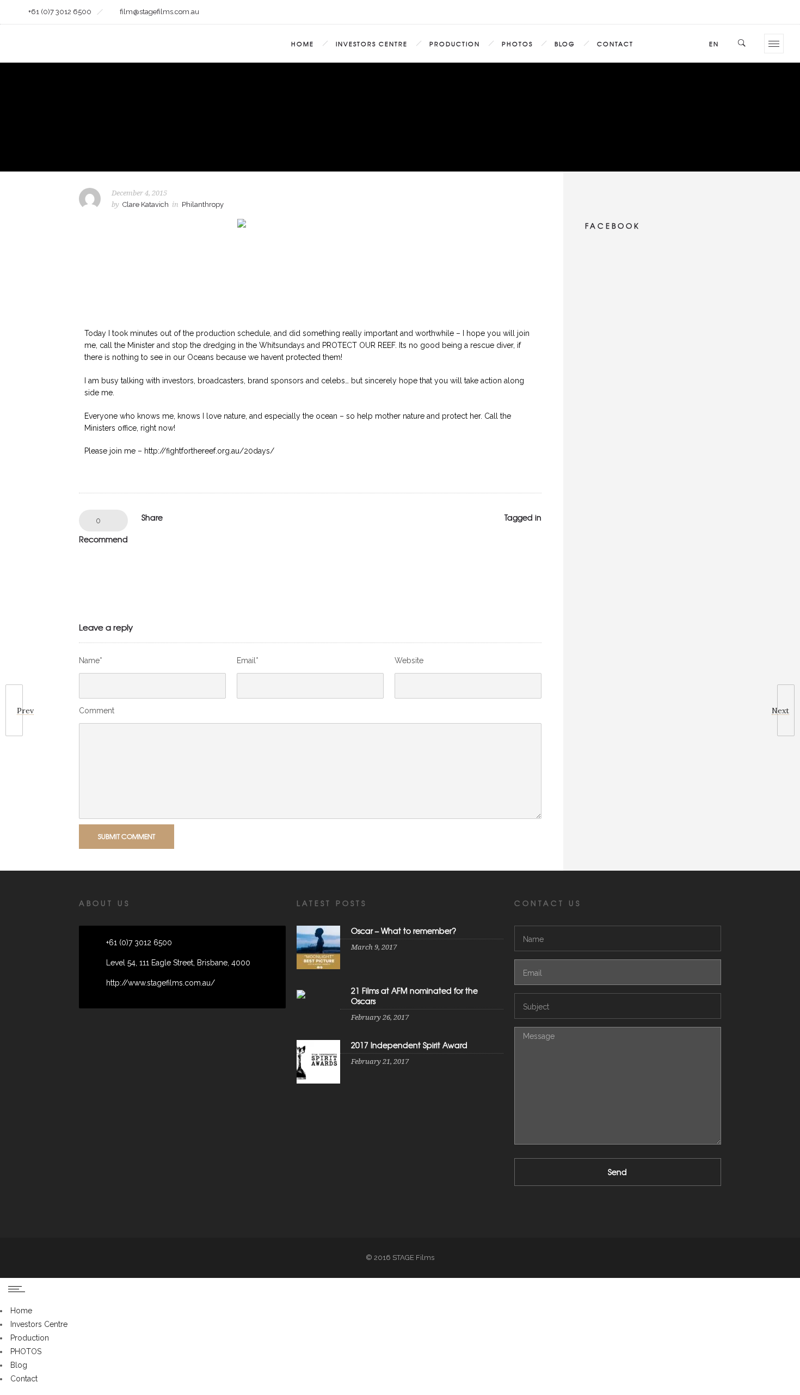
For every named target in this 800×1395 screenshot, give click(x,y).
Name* (90, 660)
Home (302, 43)
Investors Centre (372, 43)
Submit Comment (126, 836)
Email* (248, 660)
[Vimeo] (747, 12)
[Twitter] (722, 12)
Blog (565, 43)
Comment (96, 710)
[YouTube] (771, 12)
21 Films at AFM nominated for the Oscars (414, 995)
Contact (615, 43)
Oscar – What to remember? (403, 930)
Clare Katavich (145, 204)
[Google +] (649, 12)
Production (454, 43)
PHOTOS (517, 43)
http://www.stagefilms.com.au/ (160, 982)
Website (409, 660)
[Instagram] (673, 12)
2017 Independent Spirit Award (409, 1044)
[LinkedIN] (698, 12)
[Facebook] (624, 12)
